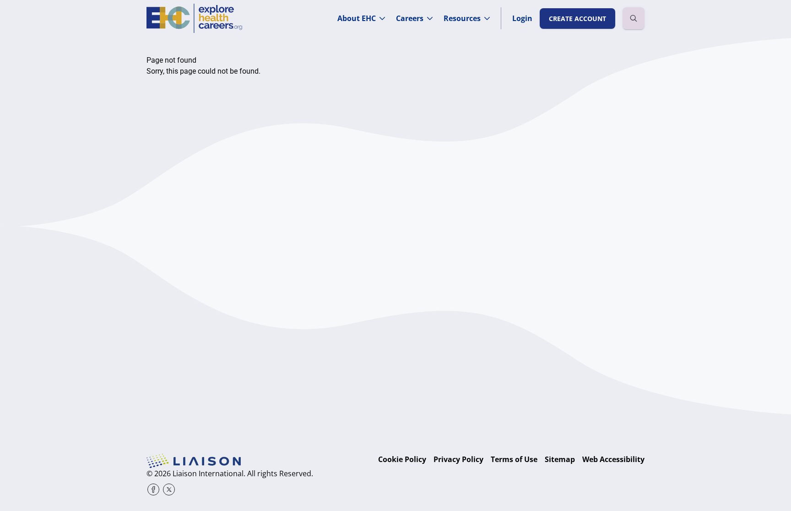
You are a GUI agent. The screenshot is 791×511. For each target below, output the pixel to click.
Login (522, 18)
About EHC (356, 18)
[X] (169, 489)
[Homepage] (194, 18)
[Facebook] (153, 489)
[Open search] (634, 18)
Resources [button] (462, 18)
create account (577, 18)
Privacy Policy (458, 459)
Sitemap (560, 459)
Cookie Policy (402, 459)
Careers (409, 18)
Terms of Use (514, 459)
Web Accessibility (613, 459)
